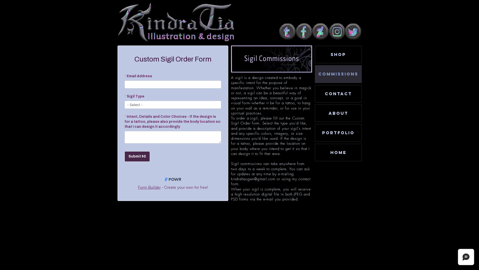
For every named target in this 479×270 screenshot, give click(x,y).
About (338, 113)
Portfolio (338, 133)
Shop (338, 54)
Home (338, 152)
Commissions (338, 74)
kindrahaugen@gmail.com (253, 179)
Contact (338, 93)
